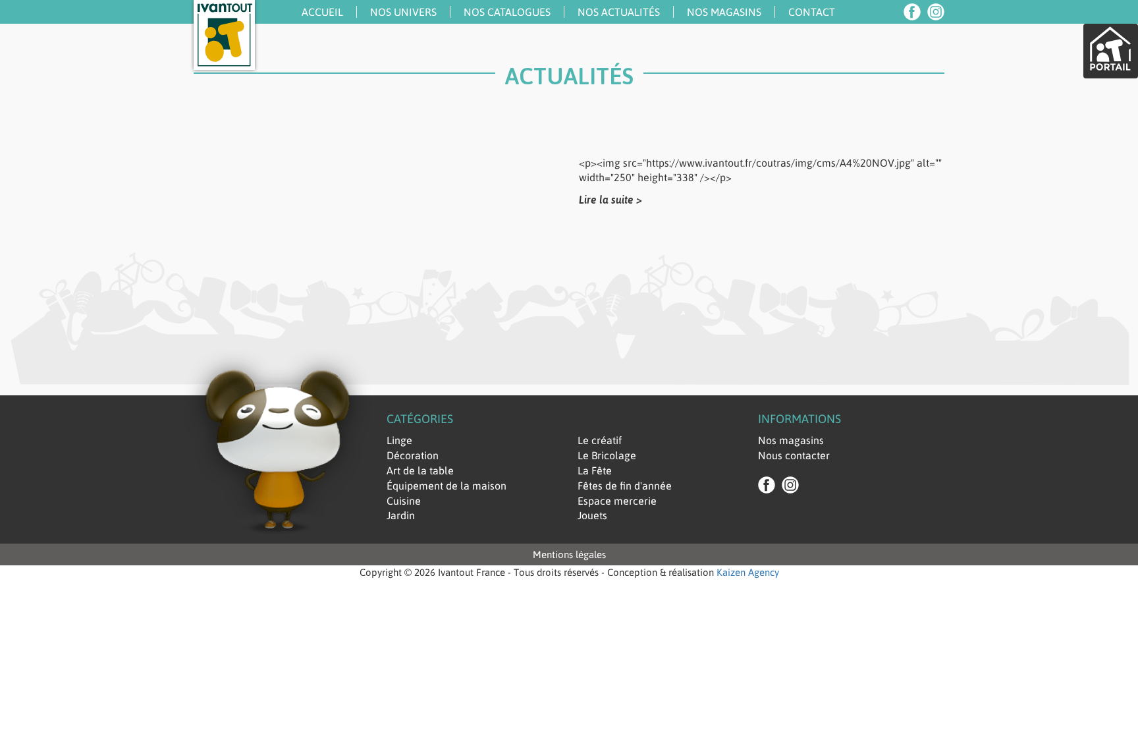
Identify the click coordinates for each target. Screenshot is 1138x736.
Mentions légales (569, 554)
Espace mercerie (617, 501)
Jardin (401, 515)
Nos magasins (791, 440)
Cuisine (404, 501)
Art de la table (420, 470)
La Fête (595, 470)
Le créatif (600, 440)
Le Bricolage (607, 455)
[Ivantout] (213, 44)
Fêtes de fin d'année (625, 486)
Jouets (592, 515)
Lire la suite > (610, 199)
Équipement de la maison (446, 486)
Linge (399, 440)
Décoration (413, 455)
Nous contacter (794, 455)
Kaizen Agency (748, 572)
